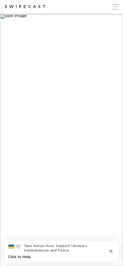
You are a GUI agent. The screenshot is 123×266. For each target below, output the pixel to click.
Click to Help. (19, 257)
